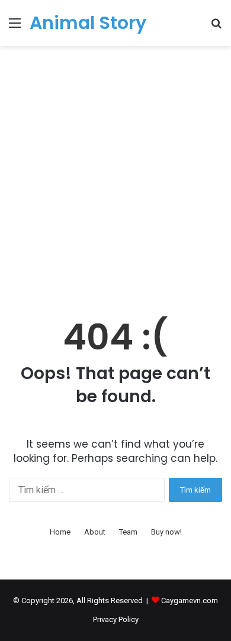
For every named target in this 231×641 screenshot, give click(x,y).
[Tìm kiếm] (216, 27)
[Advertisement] (115, 179)
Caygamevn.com (189, 600)
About (94, 531)
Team (128, 531)
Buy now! (166, 531)
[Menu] (15, 27)
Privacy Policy (116, 619)
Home (60, 531)
